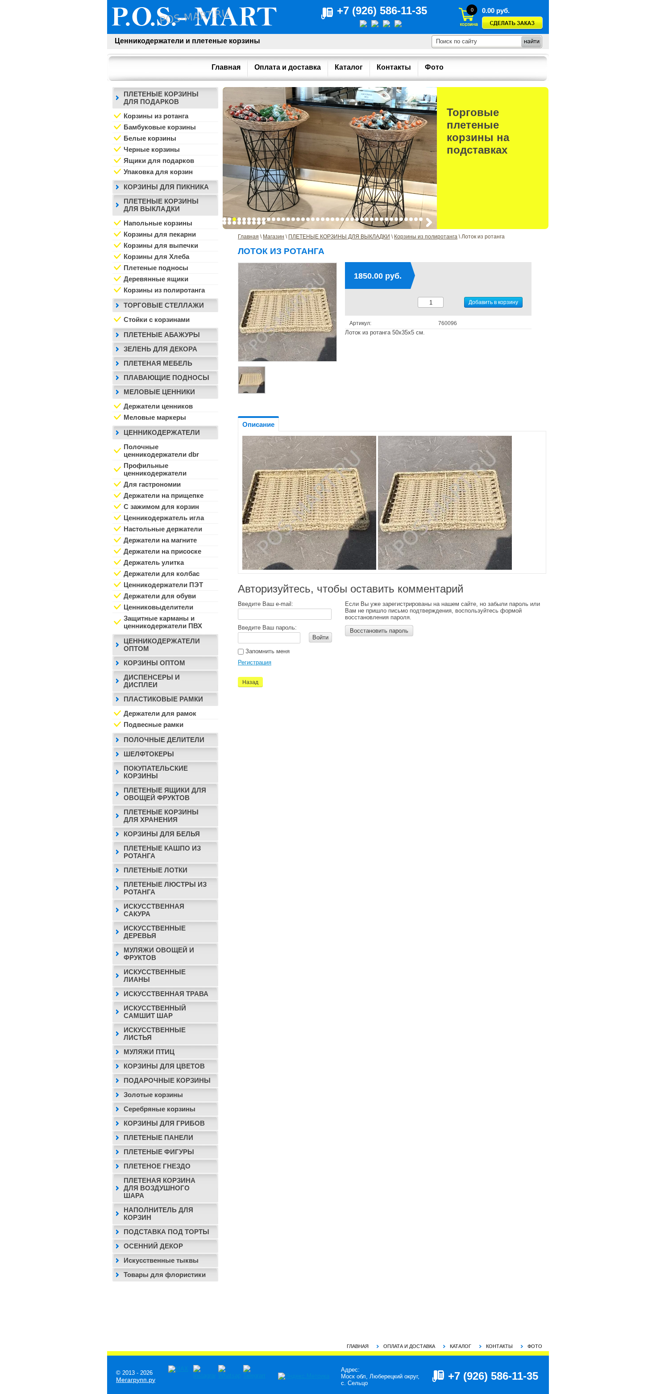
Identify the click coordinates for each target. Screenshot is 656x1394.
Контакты (499, 1346)
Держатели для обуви (160, 596)
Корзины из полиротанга (425, 237)
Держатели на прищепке (163, 495)
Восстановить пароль (379, 630)
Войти (320, 637)
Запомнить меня (267, 651)
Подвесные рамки (153, 724)
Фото (534, 1346)
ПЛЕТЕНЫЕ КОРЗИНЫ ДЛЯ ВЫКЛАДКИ (339, 237)
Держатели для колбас (161, 573)
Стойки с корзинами (157, 319)
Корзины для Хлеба (156, 256)
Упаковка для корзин (158, 171)
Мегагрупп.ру (135, 1379)
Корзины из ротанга (156, 116)
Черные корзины (152, 149)
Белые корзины (150, 138)
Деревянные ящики (156, 279)
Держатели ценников (158, 406)
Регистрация (254, 662)
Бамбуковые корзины (160, 127)
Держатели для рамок (160, 713)
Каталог (460, 1346)
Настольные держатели (163, 529)
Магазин (273, 237)
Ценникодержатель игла (164, 518)
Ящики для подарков (159, 160)
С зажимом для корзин (161, 506)
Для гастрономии (152, 484)
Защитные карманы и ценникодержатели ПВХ (163, 622)
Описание (258, 424)
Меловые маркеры (155, 417)
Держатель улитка (154, 562)
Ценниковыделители (158, 607)
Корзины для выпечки (161, 245)
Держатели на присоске (162, 551)
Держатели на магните (160, 540)
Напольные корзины (158, 223)
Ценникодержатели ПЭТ (163, 584)
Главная (248, 237)
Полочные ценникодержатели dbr (161, 450)
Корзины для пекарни (160, 234)
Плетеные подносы (156, 267)
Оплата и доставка (409, 1346)
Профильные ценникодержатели (155, 469)
